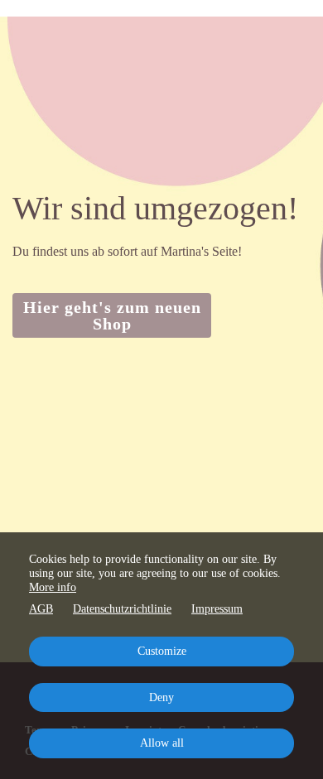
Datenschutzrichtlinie (122, 609)
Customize (161, 651)
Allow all (162, 743)
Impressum (217, 609)
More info (52, 587)
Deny (161, 697)
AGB (41, 609)
